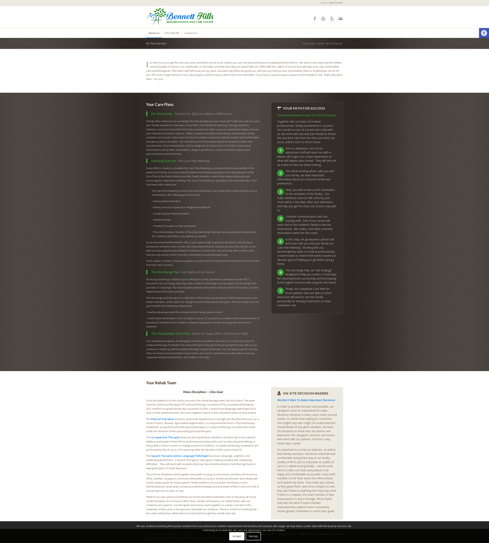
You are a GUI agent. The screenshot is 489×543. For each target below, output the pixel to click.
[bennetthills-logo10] (181, 17)
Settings (253, 536)
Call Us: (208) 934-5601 (331, 2)
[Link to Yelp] (332, 18)
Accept (237, 536)
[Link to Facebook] (314, 18)
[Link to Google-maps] (323, 18)
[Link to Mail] (340, 18)
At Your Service (156, 43)
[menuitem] (330, 3)
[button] (484, 33)
